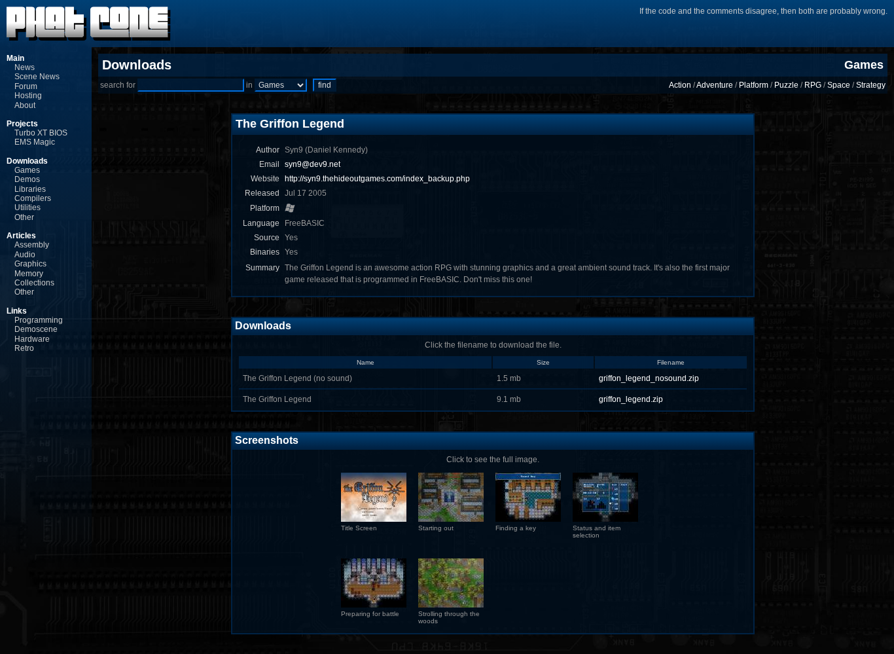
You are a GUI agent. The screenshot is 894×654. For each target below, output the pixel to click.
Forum (25, 86)
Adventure (714, 85)
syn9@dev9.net (312, 164)
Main (15, 58)
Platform (753, 85)
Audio (24, 254)
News (24, 67)
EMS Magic (34, 142)
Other (24, 217)
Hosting (28, 95)
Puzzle (786, 85)
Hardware (32, 339)
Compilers (32, 198)
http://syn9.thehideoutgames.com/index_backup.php (377, 178)
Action (680, 85)
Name (365, 362)
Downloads (27, 161)
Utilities (27, 207)
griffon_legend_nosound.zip (649, 378)
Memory (28, 273)
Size (543, 362)
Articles (21, 235)
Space (838, 85)
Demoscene (36, 329)
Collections (34, 282)
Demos (27, 179)
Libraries (30, 189)
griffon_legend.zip (631, 399)
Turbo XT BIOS (40, 132)
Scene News (37, 76)
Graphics (30, 263)
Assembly (31, 244)
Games (27, 170)
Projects (22, 123)
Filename (671, 362)
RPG (812, 85)
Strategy (870, 85)
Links (17, 311)
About (24, 105)
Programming (38, 320)
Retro (24, 348)
